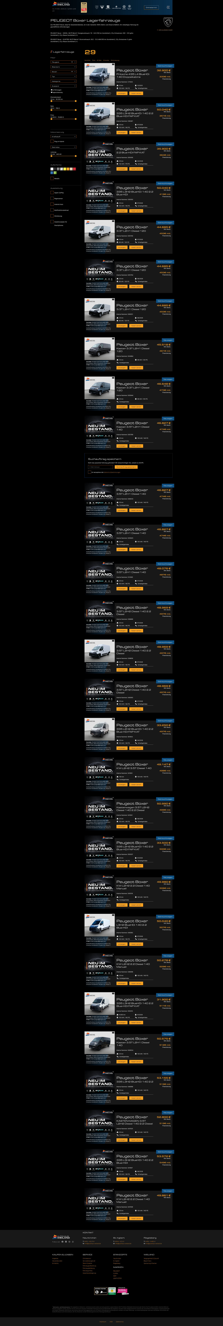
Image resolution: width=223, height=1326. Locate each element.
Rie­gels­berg (116, 1263)
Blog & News (147, 1261)
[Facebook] (62, 1242)
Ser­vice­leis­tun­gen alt (89, 1261)
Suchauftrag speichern (126, 467)
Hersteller (87, 60)
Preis (93, 60)
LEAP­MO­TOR (117, 1278)
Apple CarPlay (59, 193)
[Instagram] (69, 1242)
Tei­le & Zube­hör (87, 1263)
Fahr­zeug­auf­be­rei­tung (89, 1266)
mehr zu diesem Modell (165, 30)
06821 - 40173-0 (89, 1241)
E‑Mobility (55, 1263)
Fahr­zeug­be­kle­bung (89, 1268)
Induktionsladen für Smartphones (60, 223)
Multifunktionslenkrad (61, 210)
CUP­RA (115, 1273)
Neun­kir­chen (117, 1258)
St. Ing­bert (116, 1261)
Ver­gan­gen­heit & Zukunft (151, 1258)
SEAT (114, 1276)
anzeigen (122, 93)
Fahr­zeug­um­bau (88, 1270)
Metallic (56, 178)
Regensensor (58, 198)
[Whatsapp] (73, 1242)
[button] (75, 61)
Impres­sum (102, 1322)
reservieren (136, 93)
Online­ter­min (87, 1258)
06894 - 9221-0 (119, 1241)
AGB (111, 1322)
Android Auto (58, 204)
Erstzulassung (115, 60)
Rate (100, 60)
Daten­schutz (120, 1322)
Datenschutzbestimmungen (111, 472)
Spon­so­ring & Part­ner (150, 1263)
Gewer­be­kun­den (57, 1261)
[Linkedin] (66, 1242)
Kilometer (106, 60)
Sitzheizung (58, 216)
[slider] (51, 101)
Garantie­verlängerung (89, 1273)
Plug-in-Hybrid (59, 141)
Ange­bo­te (55, 1258)
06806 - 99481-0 (150, 1241)
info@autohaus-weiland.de (93, 1243)
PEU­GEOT (116, 1271)
